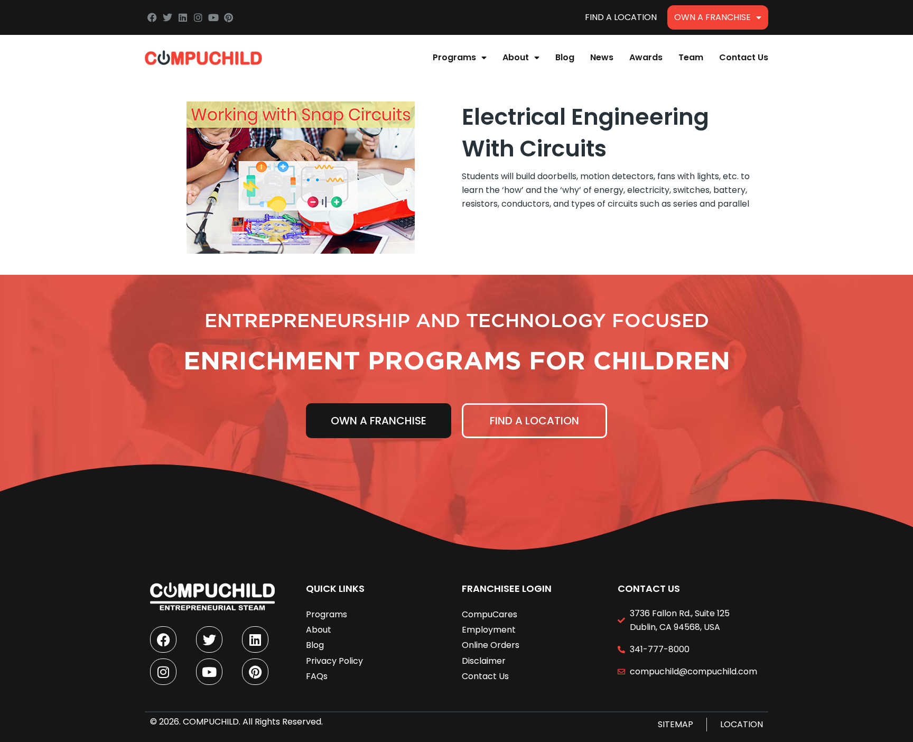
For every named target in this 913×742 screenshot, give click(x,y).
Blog (564, 57)
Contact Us (743, 57)
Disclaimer (484, 661)
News (601, 57)
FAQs (317, 676)
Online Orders (490, 645)
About (515, 57)
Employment (489, 630)
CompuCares (489, 614)
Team (690, 57)
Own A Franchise (712, 17)
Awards (646, 57)
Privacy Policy (334, 661)
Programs (454, 57)
